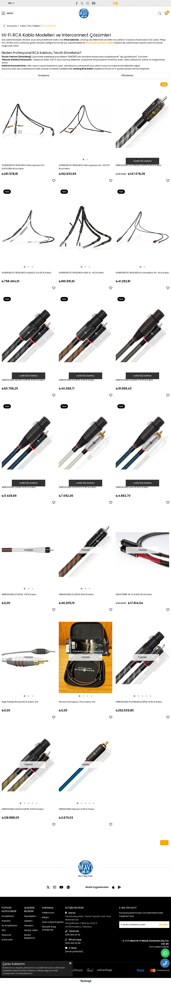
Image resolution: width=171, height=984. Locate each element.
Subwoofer (7, 939)
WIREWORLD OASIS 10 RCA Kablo (19, 487)
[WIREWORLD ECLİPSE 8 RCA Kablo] (85, 550)
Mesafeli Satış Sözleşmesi (49, 928)
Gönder (163, 924)
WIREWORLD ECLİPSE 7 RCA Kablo (19, 594)
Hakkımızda (48, 912)
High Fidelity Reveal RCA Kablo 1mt (20, 701)
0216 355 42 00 (72, 934)
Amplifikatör (8, 916)
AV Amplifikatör (9, 925)
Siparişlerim (30, 916)
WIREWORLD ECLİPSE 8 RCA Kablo (76, 594)
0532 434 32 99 (72, 943)
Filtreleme (127, 75)
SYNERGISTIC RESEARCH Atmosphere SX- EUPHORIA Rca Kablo (23, 167)
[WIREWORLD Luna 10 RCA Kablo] (142, 443)
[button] (83, 159)
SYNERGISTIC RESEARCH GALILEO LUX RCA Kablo (26, 272)
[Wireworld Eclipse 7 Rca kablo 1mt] (85, 657)
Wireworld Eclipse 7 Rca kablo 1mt (77, 701)
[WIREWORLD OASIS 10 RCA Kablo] (28, 443)
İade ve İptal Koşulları (53, 922)
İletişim (45, 917)
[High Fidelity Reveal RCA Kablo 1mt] (28, 657)
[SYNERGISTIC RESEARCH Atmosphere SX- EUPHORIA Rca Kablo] (28, 121)
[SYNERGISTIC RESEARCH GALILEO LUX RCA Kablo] (28, 228)
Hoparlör (6, 920)
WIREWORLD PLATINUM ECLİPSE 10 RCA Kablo (139, 701)
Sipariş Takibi (31, 930)
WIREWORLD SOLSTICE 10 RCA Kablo (77, 487)
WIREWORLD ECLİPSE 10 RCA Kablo (77, 379)
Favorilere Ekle (53, 180)
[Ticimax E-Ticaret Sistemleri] (86, 981)
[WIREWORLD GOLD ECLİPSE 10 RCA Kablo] (28, 764)
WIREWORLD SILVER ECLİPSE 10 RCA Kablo (23, 379)
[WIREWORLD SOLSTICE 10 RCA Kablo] (85, 443)
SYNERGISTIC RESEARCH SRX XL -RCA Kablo (81, 272)
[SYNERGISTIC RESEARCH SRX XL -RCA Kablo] (85, 228)
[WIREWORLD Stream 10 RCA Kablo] (85, 764)
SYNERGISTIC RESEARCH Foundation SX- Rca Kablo (142, 272)
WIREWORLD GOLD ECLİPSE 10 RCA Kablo (23, 809)
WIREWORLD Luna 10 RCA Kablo (132, 487)
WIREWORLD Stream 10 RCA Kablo (77, 809)
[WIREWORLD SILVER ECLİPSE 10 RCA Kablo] (28, 335)
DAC (4, 930)
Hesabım (28, 925)
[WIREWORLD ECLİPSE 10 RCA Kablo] (85, 335)
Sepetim (28, 920)
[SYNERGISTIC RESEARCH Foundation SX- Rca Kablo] (142, 228)
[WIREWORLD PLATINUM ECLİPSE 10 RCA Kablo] (142, 657)
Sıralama (43, 75)
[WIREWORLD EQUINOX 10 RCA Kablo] (142, 335)
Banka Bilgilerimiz (29, 936)
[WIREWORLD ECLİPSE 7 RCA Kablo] (28, 550)
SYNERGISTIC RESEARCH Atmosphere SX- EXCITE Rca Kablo (84, 167)
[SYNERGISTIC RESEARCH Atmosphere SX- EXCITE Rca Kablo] (85, 121)
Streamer (6, 934)
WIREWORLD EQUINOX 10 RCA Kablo (134, 379)
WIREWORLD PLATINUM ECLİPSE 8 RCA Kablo (138, 165)
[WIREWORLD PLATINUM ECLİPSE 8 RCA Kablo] (142, 121)
